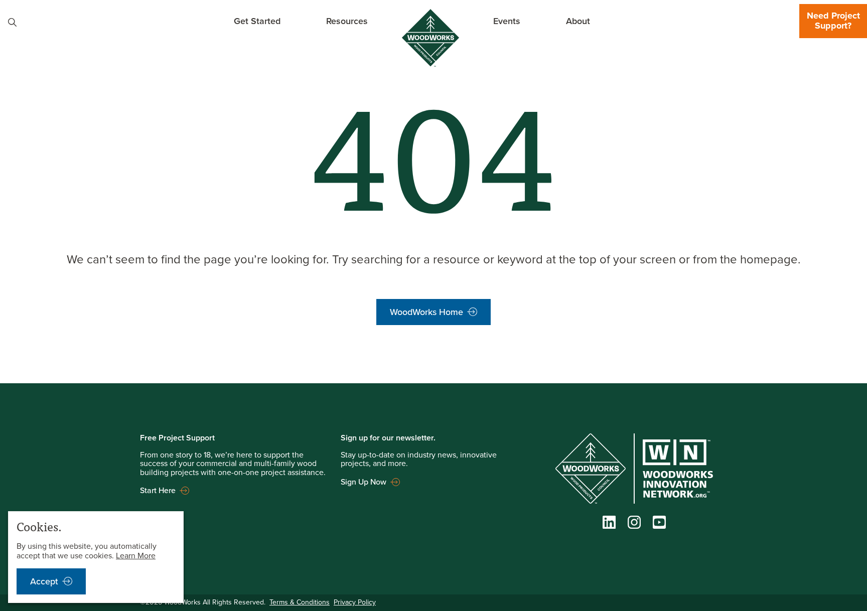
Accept (44, 581)
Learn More (136, 555)
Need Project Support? (833, 20)
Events (506, 21)
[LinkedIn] (609, 525)
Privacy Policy (355, 602)
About (578, 21)
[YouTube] (659, 525)
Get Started (257, 21)
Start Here (158, 490)
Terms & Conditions (299, 602)
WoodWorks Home (426, 312)
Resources (347, 21)
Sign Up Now (363, 482)
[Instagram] (634, 525)
